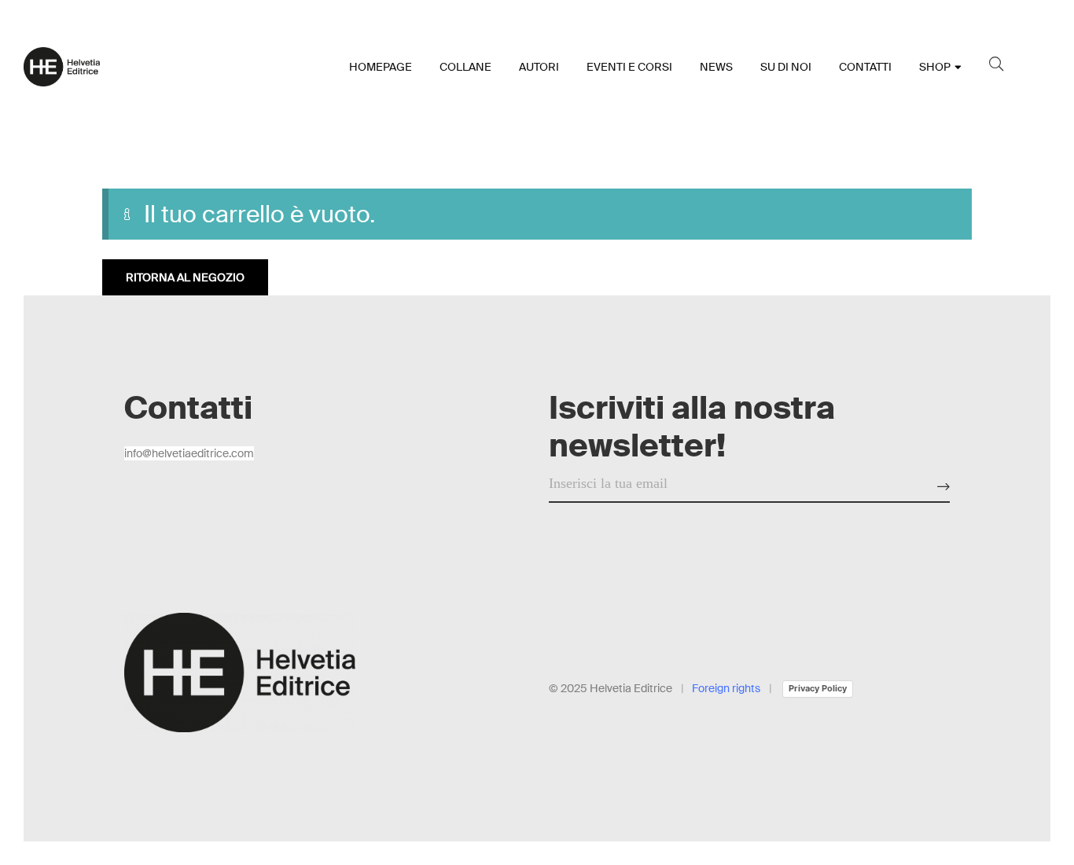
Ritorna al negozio (185, 277)
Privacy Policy (818, 688)
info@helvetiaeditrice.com (189, 453)
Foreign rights (726, 688)
